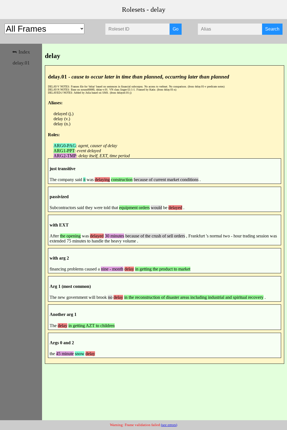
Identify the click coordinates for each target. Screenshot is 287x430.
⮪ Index (21, 52)
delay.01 (21, 63)
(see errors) (169, 425)
